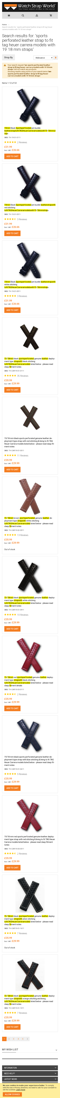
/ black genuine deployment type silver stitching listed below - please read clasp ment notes (29, 920)
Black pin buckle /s (30, 131)
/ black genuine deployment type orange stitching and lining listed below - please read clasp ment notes (29, 1000)
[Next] (27, 1039)
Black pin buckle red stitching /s (30, 207)
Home (4, 25)
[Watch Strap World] (30, 7)
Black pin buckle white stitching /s (30, 284)
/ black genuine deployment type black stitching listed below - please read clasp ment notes (29, 363)
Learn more (20, 1090)
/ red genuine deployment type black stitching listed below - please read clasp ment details (28, 681)
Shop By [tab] (8, 57)
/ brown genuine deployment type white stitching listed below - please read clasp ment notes (28, 522)
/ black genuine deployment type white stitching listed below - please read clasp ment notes (29, 601)
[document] (30, 1090)
